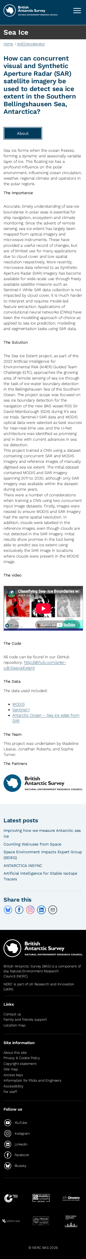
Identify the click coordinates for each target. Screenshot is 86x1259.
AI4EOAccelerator (31, 44)
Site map (11, 1069)
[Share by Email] (52, 909)
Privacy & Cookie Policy (22, 1058)
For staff (10, 1092)
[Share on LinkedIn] (41, 909)
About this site (15, 1052)
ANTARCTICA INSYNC (23, 865)
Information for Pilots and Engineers (32, 1080)
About (23, 133)
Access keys (13, 1075)
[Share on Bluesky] (8, 909)
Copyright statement (20, 1064)
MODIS (18, 704)
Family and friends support (25, 1019)
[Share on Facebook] (19, 909)
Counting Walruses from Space (32, 844)
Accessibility (13, 1086)
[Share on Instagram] (30, 909)
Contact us (12, 1014)
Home (8, 44)
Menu (77, 10)
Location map (15, 1025)
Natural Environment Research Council (31, 973)
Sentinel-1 (21, 709)
